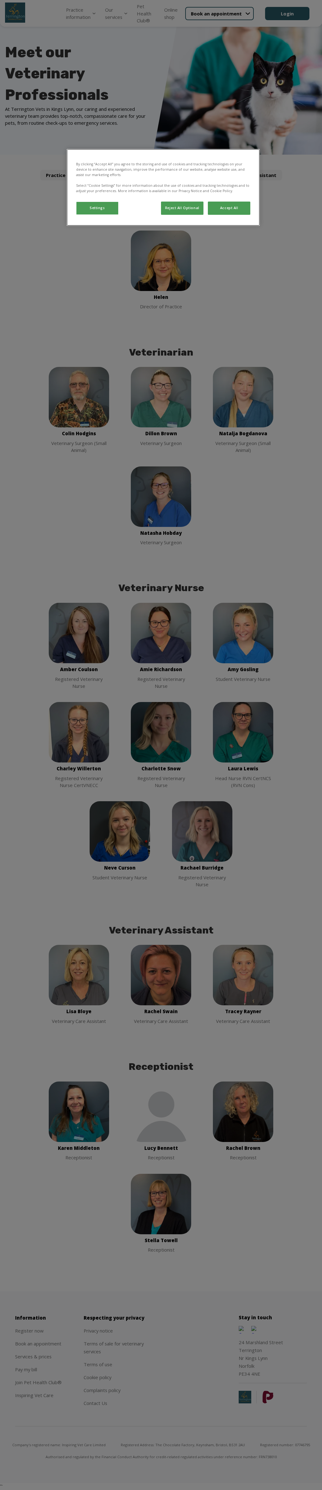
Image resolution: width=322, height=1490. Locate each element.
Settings (97, 208)
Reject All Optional (182, 208)
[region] (163, 187)
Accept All (229, 208)
